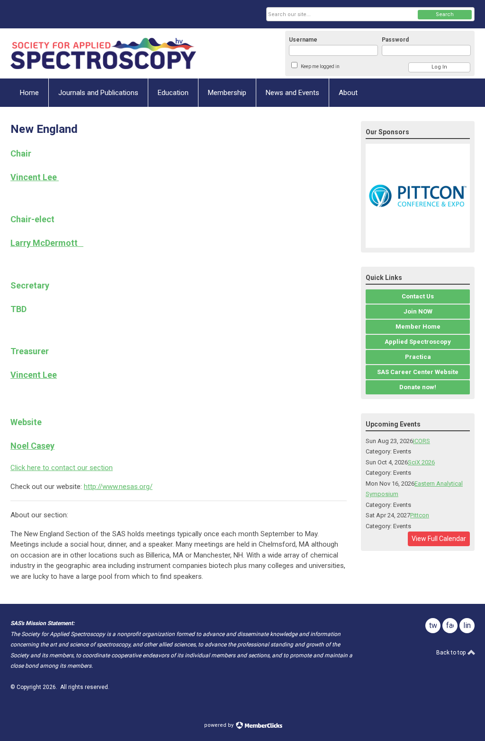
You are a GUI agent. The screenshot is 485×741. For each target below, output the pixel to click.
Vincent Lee (34, 177)
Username (303, 39)
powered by (219, 725)
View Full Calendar (439, 538)
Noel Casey (32, 446)
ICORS (421, 441)
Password (395, 39)
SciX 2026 (421, 462)
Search (445, 14)
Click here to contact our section (61, 467)
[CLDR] (103, 53)
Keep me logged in (320, 66)
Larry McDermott (46, 243)
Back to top (451, 652)
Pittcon (419, 515)
